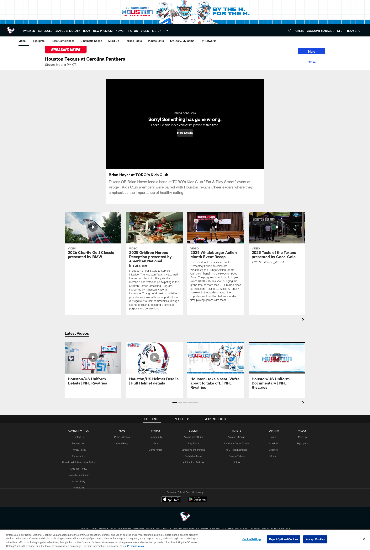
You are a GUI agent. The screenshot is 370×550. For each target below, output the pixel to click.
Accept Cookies (315, 539)
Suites (236, 462)
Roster (273, 437)
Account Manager (237, 437)
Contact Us (78, 437)
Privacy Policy (78, 449)
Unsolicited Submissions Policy (78, 462)
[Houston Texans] (185, 517)
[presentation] (303, 320)
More (311, 51)
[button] (185, 133)
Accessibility (78, 481)
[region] (185, 539)
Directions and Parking (193, 449)
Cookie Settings (251, 539)
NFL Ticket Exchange (236, 449)
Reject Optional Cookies (283, 539)
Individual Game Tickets (236, 443)
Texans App (79, 487)
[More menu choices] (166, 30)
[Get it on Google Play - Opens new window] (198, 501)
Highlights (302, 443)
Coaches (273, 449)
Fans (155, 443)
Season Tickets (237, 456)
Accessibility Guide (193, 437)
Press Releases (122, 437)
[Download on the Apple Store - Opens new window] (171, 499)
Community (156, 437)
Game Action (155, 449)
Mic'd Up (302, 437)
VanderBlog (122, 443)
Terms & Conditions (78, 475)
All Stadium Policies (193, 462)
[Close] (311, 61)
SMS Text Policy (78, 468)
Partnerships (78, 456)
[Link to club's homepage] (10, 30)
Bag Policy (193, 443)
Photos (156, 430)
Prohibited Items (193, 456)
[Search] (290, 30)
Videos (302, 430)
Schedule (273, 443)
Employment (78, 443)
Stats (273, 456)
